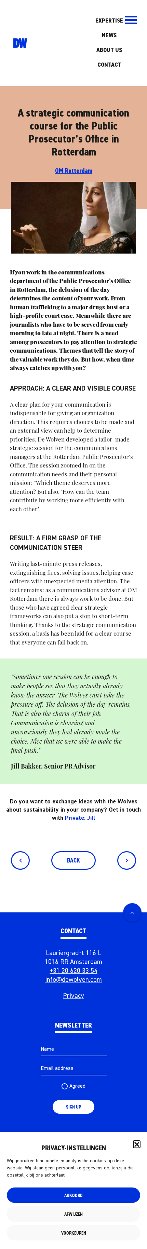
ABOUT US (109, 50)
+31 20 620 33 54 (73, 971)
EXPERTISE (109, 21)
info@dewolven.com (73, 980)
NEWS (109, 35)
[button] (136, 1144)
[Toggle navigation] (130, 20)
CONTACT (109, 65)
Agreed (77, 1086)
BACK (73, 860)
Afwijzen (73, 1214)
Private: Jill (80, 818)
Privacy (73, 996)
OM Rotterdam (73, 171)
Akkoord (73, 1195)
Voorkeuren (73, 1233)
